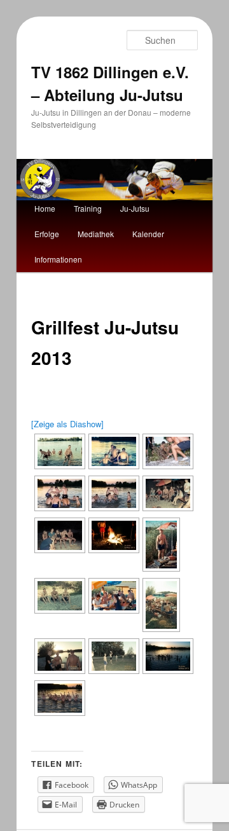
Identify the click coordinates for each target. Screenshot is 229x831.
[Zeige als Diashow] (67, 424)
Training (88, 208)
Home (44, 208)
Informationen (58, 259)
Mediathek (96, 233)
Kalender (148, 233)
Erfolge (46, 233)
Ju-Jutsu (134, 208)
